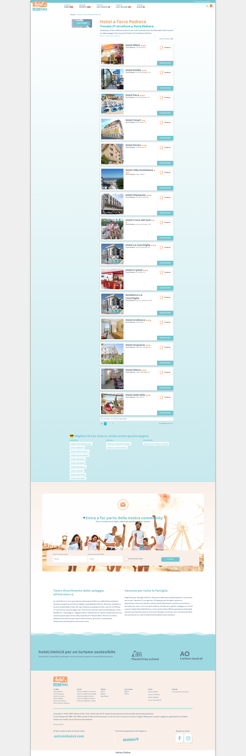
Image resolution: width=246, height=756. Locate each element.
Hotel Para (132, 95)
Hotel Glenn (133, 370)
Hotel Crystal (134, 270)
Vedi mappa (82, 23)
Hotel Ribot (133, 45)
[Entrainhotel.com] (69, 736)
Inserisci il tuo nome (60, 554)
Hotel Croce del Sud (138, 220)
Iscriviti (170, 559)
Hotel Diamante (135, 195)
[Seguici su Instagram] (188, 739)
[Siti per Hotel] (123, 753)
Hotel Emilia (133, 70)
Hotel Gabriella (135, 395)
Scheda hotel (165, 63)
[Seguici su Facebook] (180, 739)
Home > (73, 15)
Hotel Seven (133, 145)
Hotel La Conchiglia (138, 245)
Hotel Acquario (135, 345)
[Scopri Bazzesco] (131, 740)
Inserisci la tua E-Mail (96, 554)
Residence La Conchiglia (133, 297)
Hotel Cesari (133, 120)
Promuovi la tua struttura (202, 1)
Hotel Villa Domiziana (139, 170)
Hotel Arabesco (135, 320)
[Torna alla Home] (45, 6)
